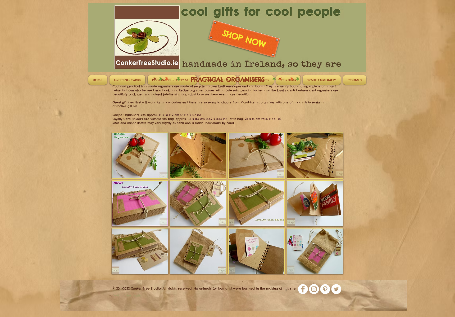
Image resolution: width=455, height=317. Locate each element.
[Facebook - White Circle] (303, 289)
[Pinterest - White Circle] (325, 289)
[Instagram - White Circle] (314, 289)
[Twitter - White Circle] (336, 289)
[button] (140, 155)
